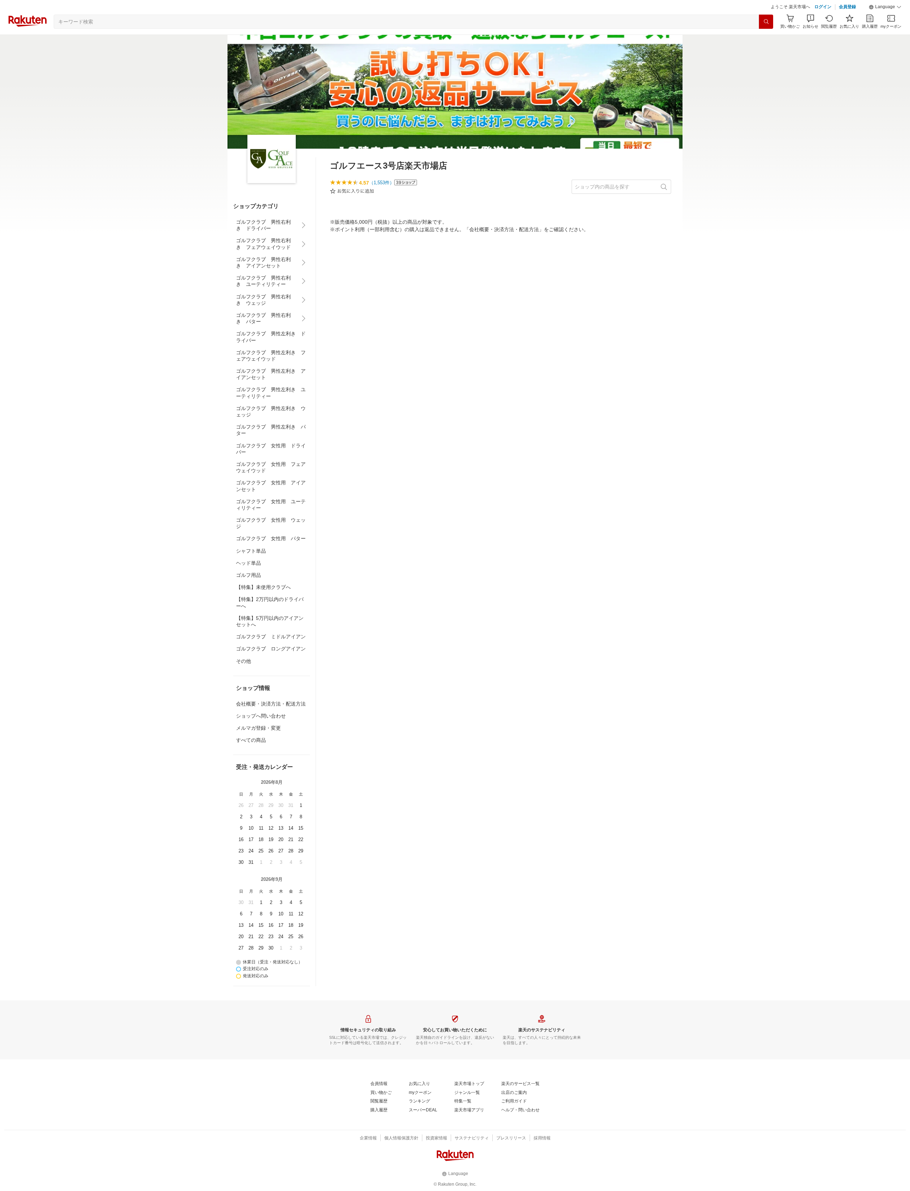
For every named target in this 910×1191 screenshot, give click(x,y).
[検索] (766, 22)
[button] (885, 7)
